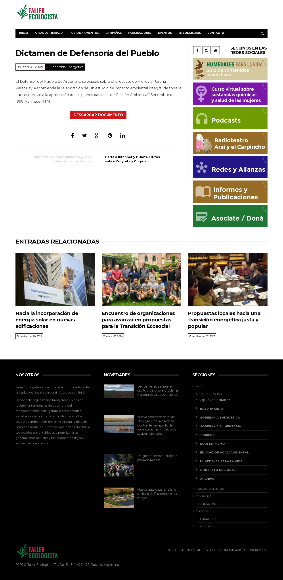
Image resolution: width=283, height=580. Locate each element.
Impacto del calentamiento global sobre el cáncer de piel (63, 159)
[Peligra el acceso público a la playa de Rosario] (119, 465)
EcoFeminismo (212, 444)
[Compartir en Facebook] (72, 135)
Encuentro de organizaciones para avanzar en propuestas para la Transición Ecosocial (138, 319)
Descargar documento (98, 115)
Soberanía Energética (67, 67)
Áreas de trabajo (49, 33)
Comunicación (232, 550)
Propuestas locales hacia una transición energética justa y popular (224, 319)
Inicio (23, 33)
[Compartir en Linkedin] (122, 135)
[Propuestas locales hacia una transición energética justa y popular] (228, 279)
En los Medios (189, 33)
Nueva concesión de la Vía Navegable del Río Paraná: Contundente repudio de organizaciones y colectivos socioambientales (156, 425)
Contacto (215, 33)
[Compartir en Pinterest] (110, 135)
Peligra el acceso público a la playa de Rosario (157, 458)
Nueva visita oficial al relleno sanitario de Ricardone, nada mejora (157, 494)
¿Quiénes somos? (215, 400)
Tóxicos (207, 435)
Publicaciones (139, 33)
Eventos (165, 33)
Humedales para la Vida (221, 461)
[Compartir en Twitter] (84, 135)
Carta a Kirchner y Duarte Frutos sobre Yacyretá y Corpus (132, 159)
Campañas (113, 33)
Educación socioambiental (224, 452)
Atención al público (198, 550)
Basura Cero (211, 408)
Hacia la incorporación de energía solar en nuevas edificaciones (46, 319)
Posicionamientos (84, 33)
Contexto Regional (217, 470)
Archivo (207, 478)
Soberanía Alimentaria (220, 426)
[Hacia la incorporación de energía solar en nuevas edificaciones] (55, 279)
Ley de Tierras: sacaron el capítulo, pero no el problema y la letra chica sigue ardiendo (157, 390)
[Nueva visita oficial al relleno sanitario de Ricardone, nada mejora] (119, 498)
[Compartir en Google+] (97, 135)
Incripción (259, 550)
